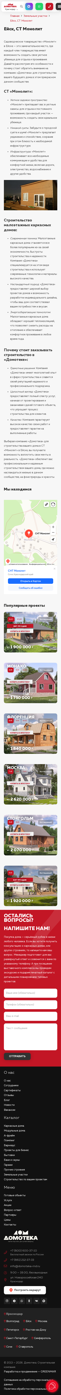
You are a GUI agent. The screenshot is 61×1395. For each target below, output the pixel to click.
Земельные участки (35, 16)
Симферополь (42, 1338)
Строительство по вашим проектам (25, 1179)
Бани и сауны (12, 1160)
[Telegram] (14, 1301)
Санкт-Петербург (17, 1338)
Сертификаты (12, 1090)
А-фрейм (9, 1135)
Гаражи (8, 1165)
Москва (42, 1321)
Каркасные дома (14, 1126)
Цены (7, 1220)
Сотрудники (11, 1085)
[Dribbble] (44, 1301)
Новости (9, 1105)
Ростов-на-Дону (36, 1330)
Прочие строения (14, 1169)
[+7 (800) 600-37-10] (7, 1253)
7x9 (17, 771)
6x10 (25, 670)
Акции (7, 1205)
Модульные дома (14, 1130)
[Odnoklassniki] (29, 1301)
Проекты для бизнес (16, 1150)
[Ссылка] (30, 632)
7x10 (25, 771)
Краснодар (14, 1314)
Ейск (29, 1321)
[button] (21, 6)
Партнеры (10, 1215)
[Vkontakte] (36, 1301)
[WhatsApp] (22, 1301)
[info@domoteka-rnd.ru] (7, 1266)
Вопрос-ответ (13, 1210)
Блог (7, 1100)
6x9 (17, 670)
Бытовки (9, 1155)
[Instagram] (7, 1301)
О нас (7, 1080)
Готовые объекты (15, 1195)
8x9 (17, 822)
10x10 (19, 619)
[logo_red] (10, 5)
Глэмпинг (9, 1140)
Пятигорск (12, 1330)
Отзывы (9, 1095)
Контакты (10, 1224)
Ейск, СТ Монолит (21, 21)
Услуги (8, 1200)
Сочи (9, 1347)
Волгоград (12, 1321)
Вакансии (9, 1110)
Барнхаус (9, 1145)
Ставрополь (26, 1347)
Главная (14, 16)
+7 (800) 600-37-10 (23, 1250)
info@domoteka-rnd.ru (25, 1266)
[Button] (29, 6)
